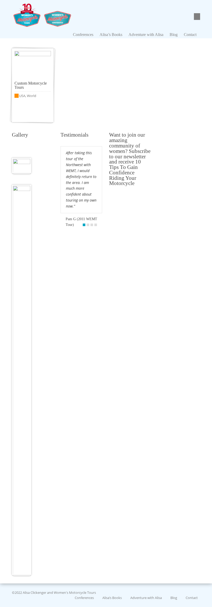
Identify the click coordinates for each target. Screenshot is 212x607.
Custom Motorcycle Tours (30, 85)
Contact (192, 597)
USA (22, 95)
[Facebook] (197, 17)
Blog (173, 597)
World (31, 95)
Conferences (84, 597)
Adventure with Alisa (146, 597)
